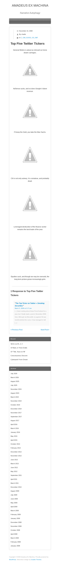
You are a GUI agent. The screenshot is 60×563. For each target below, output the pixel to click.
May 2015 (14, 436)
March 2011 (15, 483)
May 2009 (14, 503)
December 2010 (16, 487)
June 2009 (14, 499)
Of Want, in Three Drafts (19, 348)
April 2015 (14, 440)
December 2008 (16, 522)
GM (24, 37)
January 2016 (15, 432)
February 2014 (16, 448)
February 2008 (16, 542)
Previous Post (17, 330)
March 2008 (15, 538)
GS (33, 37)
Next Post (44, 330)
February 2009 (16, 514)
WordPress (12, 559)
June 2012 (14, 467)
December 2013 (16, 452)
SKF (36, 37)
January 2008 (15, 546)
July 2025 (14, 385)
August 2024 (15, 393)
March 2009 (15, 510)
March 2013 (15, 463)
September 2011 (16, 475)
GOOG (28, 37)
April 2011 (14, 479)
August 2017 (15, 420)
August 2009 (15, 491)
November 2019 (16, 401)
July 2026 (14, 373)
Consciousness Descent (19, 355)
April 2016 (14, 424)
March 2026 (15, 377)
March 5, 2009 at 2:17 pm (23, 308)
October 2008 (15, 530)
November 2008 (16, 526)
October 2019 (15, 405)
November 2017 (16, 413)
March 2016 (15, 428)
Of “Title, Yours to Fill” (18, 352)
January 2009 (15, 518)
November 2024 (16, 389)
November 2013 (16, 456)
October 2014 (15, 444)
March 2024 (15, 397)
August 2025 (15, 381)
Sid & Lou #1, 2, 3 (16, 344)
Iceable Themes (36, 559)
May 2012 (14, 471)
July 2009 (14, 495)
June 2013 (14, 459)
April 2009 (14, 506)
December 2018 (16, 409)
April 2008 (14, 534)
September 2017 (16, 416)
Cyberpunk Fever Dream (19, 359)
